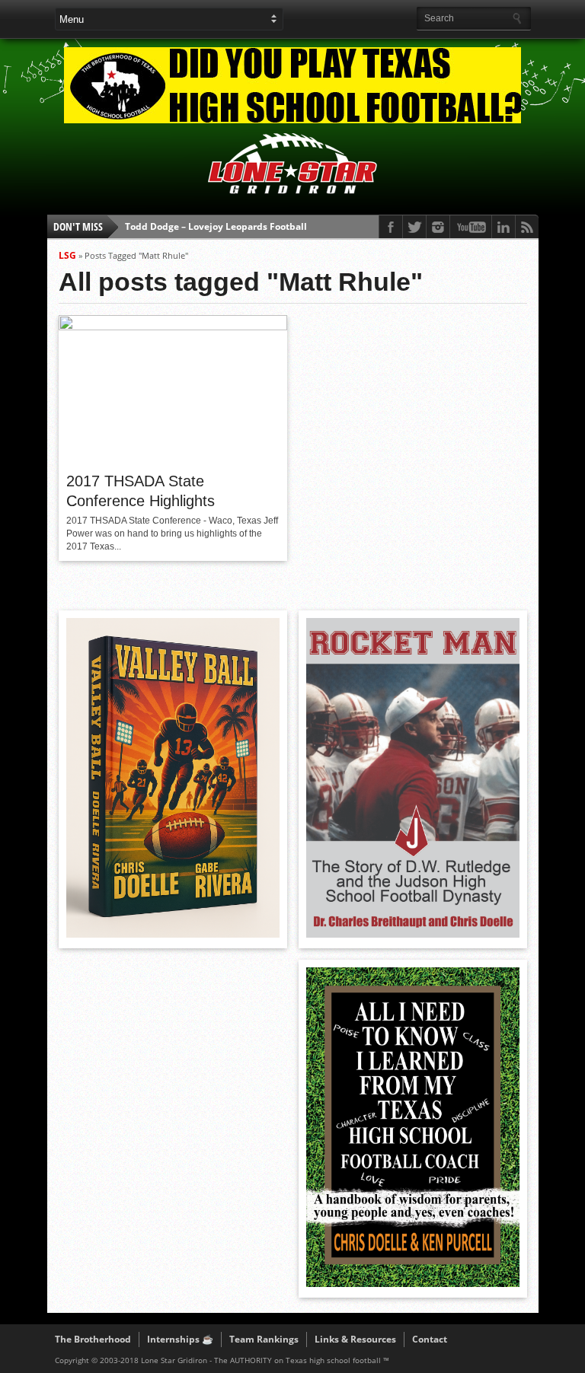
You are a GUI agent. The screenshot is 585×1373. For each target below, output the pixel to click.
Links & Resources (355, 1339)
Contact (429, 1339)
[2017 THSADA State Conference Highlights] (173, 326)
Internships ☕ (180, 1339)
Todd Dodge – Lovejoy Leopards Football (216, 226)
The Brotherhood (93, 1339)
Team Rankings (264, 1339)
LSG (67, 255)
